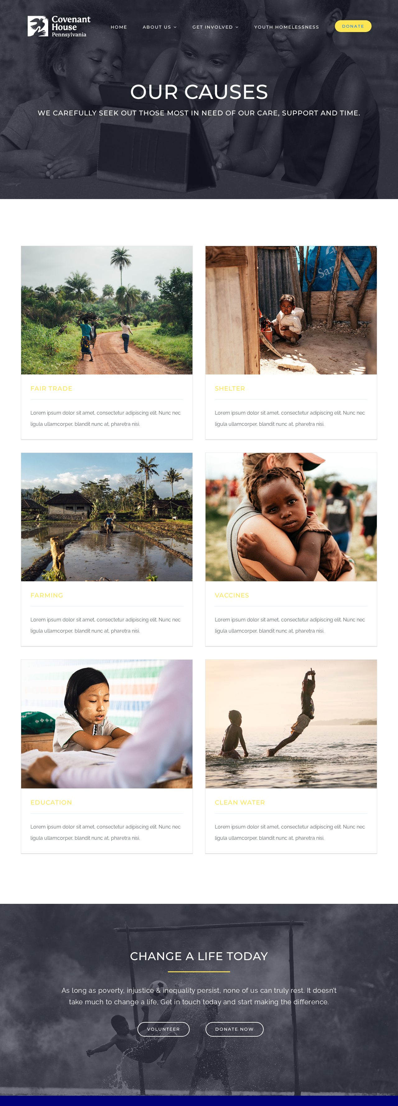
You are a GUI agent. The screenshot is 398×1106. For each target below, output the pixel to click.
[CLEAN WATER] (291, 665)
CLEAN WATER (240, 802)
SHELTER (230, 388)
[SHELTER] (291, 251)
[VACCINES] (291, 458)
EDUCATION (51, 802)
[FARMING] (106, 458)
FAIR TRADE (51, 388)
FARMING (46, 595)
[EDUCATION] (106, 665)
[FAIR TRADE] (106, 251)
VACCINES (232, 595)
